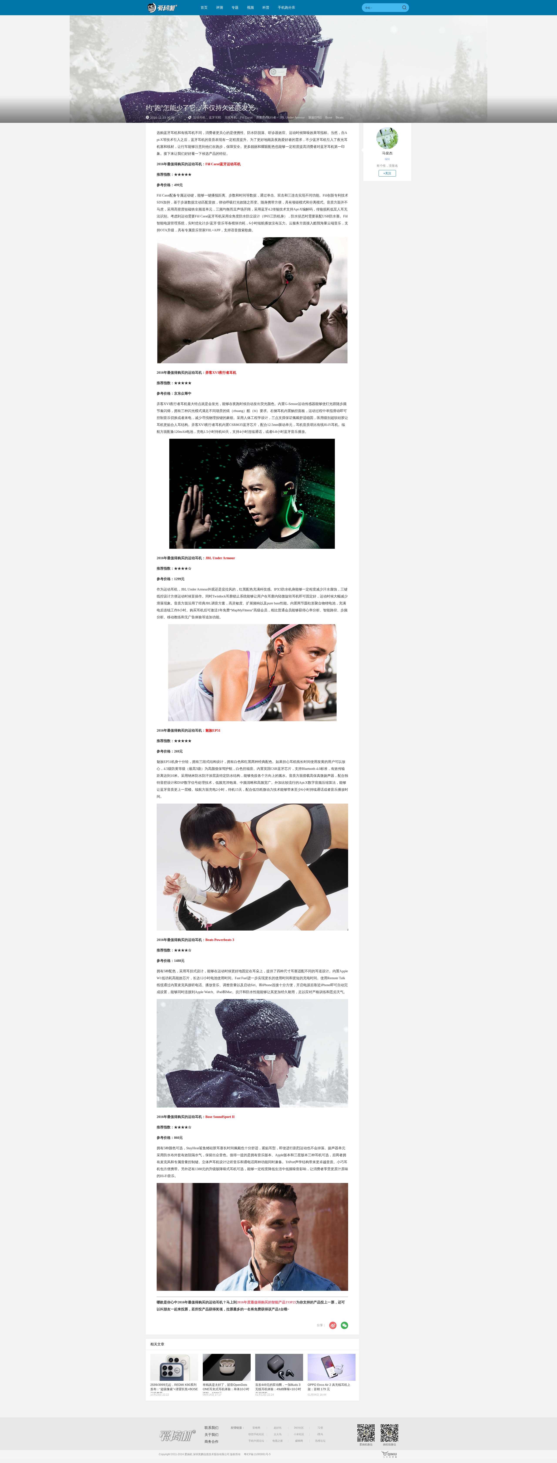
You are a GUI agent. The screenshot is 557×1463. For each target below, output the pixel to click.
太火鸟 (278, 1434)
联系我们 (211, 1428)
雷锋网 (256, 1427)
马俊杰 (387, 153)
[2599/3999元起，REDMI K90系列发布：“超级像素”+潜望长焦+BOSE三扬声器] (174, 1367)
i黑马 (320, 1434)
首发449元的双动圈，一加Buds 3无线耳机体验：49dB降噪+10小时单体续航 (278, 1389)
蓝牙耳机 (215, 117)
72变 (320, 1427)
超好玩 (278, 1427)
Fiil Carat (246, 117)
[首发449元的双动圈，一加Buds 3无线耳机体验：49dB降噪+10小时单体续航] (279, 1367)
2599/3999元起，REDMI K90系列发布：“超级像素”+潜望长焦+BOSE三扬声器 (174, 1389)
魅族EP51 (315, 117)
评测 (219, 7)
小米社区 (299, 1434)
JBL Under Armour (292, 117)
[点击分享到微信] (344, 1325)
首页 (204, 7)
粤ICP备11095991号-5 (257, 1454)
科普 (265, 7)
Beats (340, 117)
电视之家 (277, 1440)
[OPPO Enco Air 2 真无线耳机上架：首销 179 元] (332, 1367)
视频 (250, 7)
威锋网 (299, 1440)
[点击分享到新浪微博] (333, 1325)
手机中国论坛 (256, 1440)
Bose (328, 117)
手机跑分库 (286, 7)
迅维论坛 (320, 1440)
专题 (235, 7)
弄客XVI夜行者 (266, 117)
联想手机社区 (256, 1434)
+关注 (387, 173)
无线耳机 (231, 117)
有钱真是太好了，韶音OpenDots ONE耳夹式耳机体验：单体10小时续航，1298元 (226, 1389)
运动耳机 (199, 117)
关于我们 (211, 1434)
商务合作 (211, 1441)
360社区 (299, 1427)
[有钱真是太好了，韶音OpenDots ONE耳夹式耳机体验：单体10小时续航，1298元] (227, 1367)
